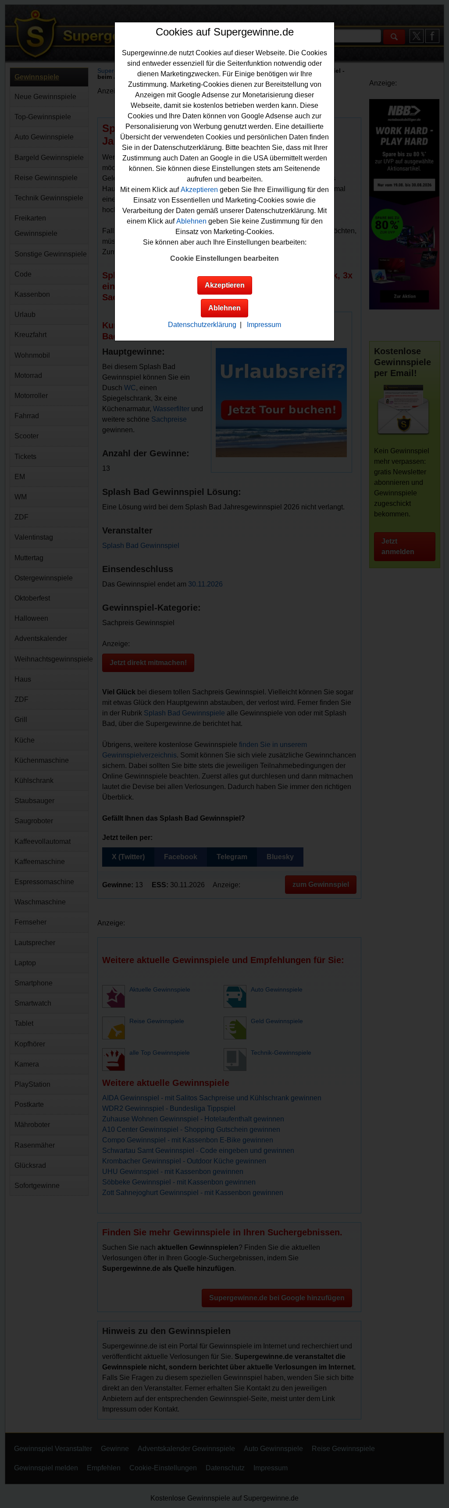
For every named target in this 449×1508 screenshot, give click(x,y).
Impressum (264, 324)
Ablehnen (191, 221)
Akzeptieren (199, 189)
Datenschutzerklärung (202, 324)
